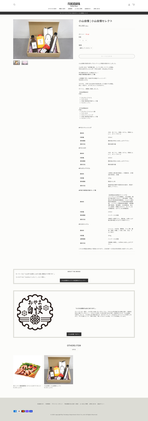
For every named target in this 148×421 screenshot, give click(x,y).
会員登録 (70, 8)
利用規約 (48, 404)
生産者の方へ (88, 8)
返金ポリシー (101, 404)
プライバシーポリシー (57, 404)
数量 (80, 37)
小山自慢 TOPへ (74, 334)
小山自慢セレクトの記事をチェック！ (74, 280)
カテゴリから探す (52, 8)
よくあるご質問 (78, 8)
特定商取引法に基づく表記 (71, 404)
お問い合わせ (97, 8)
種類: (80, 45)
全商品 (74, 349)
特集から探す (62, 8)
